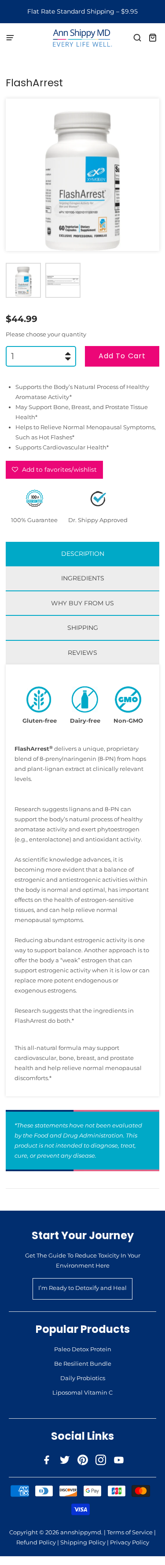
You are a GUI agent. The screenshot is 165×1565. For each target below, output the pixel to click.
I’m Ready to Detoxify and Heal (82, 1287)
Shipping (82, 628)
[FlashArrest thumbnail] (23, 280)
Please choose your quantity (46, 334)
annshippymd (80, 1532)
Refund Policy (36, 1542)
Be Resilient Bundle (82, 1363)
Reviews (82, 653)
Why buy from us (82, 603)
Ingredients (82, 578)
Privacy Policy (129, 1542)
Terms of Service (130, 1532)
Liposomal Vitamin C (82, 1392)
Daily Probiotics (82, 1377)
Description (82, 554)
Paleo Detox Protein (82, 1349)
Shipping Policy (83, 1542)
